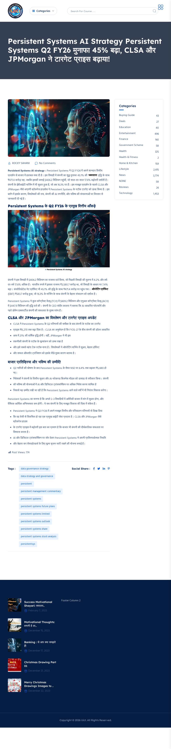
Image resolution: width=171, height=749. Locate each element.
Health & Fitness (128, 157)
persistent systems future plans (38, 506)
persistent (26, 484)
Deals (122, 121)
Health (123, 151)
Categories (43, 11)
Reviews (124, 187)
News (122, 175)
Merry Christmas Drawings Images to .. (39, 684)
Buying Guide (127, 115)
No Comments (47, 163)
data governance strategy (34, 469)
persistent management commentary (41, 491)
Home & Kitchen (128, 163)
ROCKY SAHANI (21, 163)
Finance (123, 139)
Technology (126, 193)
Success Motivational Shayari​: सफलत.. (38, 603)
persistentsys (28, 544)
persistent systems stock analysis (38, 537)
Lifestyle (124, 169)
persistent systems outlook (35, 521)
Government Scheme (131, 145)
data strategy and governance (37, 476)
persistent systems (31, 499)
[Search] (154, 11)
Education (125, 127)
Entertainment (127, 133)
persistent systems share (34, 529)
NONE (122, 181)
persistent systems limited (35, 514)
